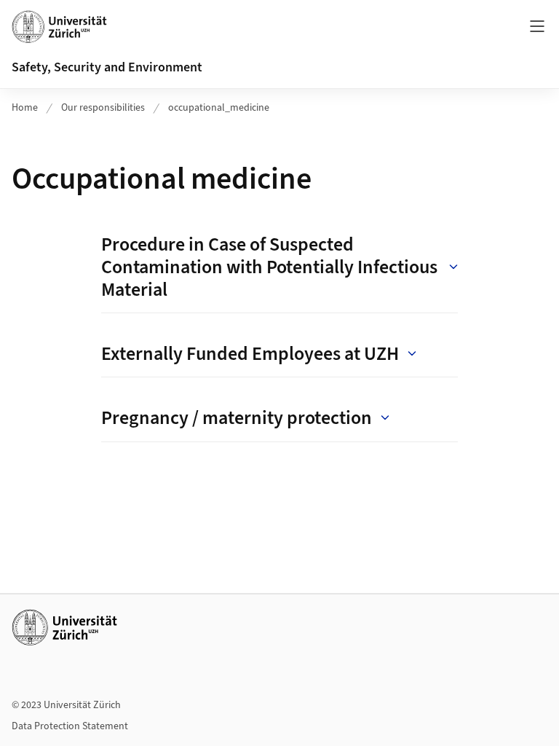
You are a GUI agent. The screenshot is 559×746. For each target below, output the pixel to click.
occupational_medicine (218, 108)
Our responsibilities (103, 108)
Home (25, 108)
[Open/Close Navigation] (537, 26)
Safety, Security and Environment (107, 67)
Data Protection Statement (70, 726)
